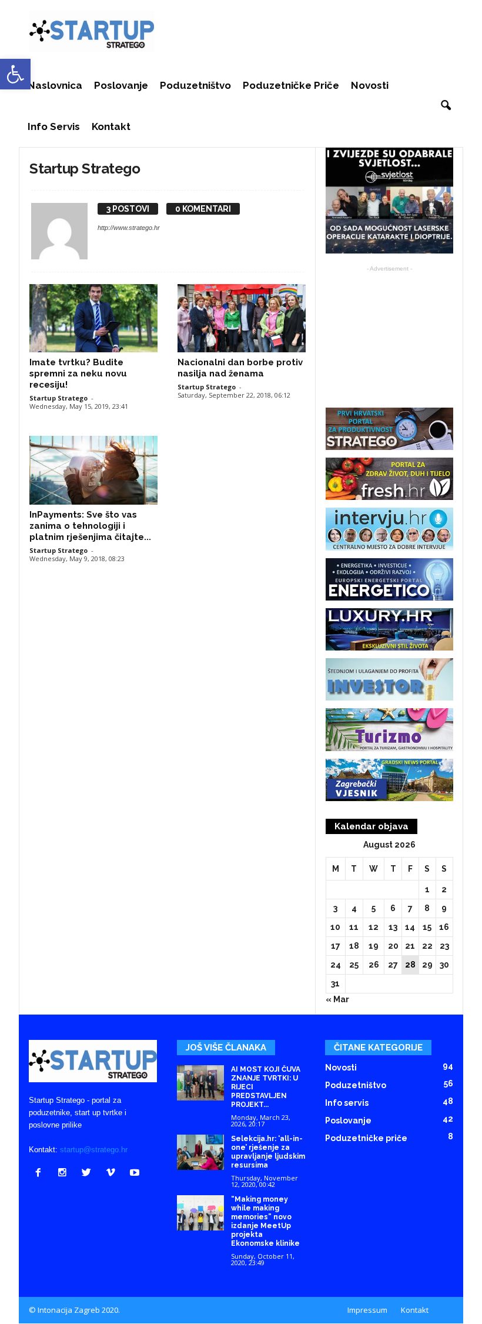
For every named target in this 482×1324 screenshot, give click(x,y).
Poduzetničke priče (291, 85)
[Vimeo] (113, 1173)
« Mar (337, 999)
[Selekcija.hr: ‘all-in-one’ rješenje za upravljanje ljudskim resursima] (200, 1152)
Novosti (370, 85)
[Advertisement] (313, 31)
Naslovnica (55, 85)
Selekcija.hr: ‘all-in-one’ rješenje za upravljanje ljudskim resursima (268, 1152)
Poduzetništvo (195, 85)
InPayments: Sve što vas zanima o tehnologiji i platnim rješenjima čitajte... (90, 525)
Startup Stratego (58, 397)
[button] (445, 106)
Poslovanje (121, 85)
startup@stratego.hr (94, 1149)
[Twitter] (89, 1173)
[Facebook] (41, 1173)
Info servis (54, 126)
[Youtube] (136, 1173)
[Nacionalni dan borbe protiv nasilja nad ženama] (242, 318)
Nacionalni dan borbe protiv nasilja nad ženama (240, 368)
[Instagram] (65, 1173)
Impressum (367, 1310)
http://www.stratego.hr (129, 227)
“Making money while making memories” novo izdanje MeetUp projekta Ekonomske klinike (265, 1221)
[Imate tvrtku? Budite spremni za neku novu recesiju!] (93, 318)
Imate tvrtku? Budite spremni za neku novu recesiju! (78, 373)
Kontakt (111, 126)
